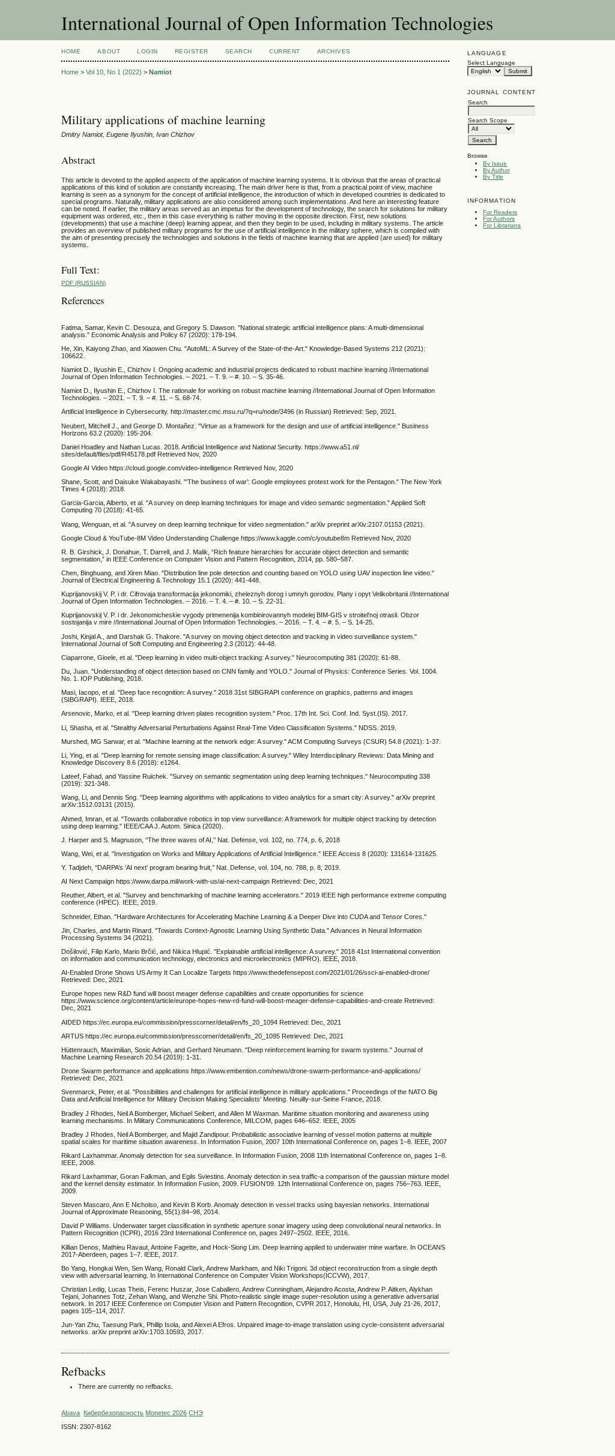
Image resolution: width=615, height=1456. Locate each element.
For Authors (499, 218)
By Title (493, 176)
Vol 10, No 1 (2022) (114, 72)
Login (147, 51)
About (108, 51)
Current (284, 51)
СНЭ (196, 1412)
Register (191, 51)
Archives (334, 51)
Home (70, 51)
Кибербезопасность (113, 1412)
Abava (70, 1412)
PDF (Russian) (83, 283)
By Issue (495, 163)
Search (238, 51)
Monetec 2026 (166, 1412)
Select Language (491, 62)
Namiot (160, 72)
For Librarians (502, 225)
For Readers (500, 212)
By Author (496, 170)
